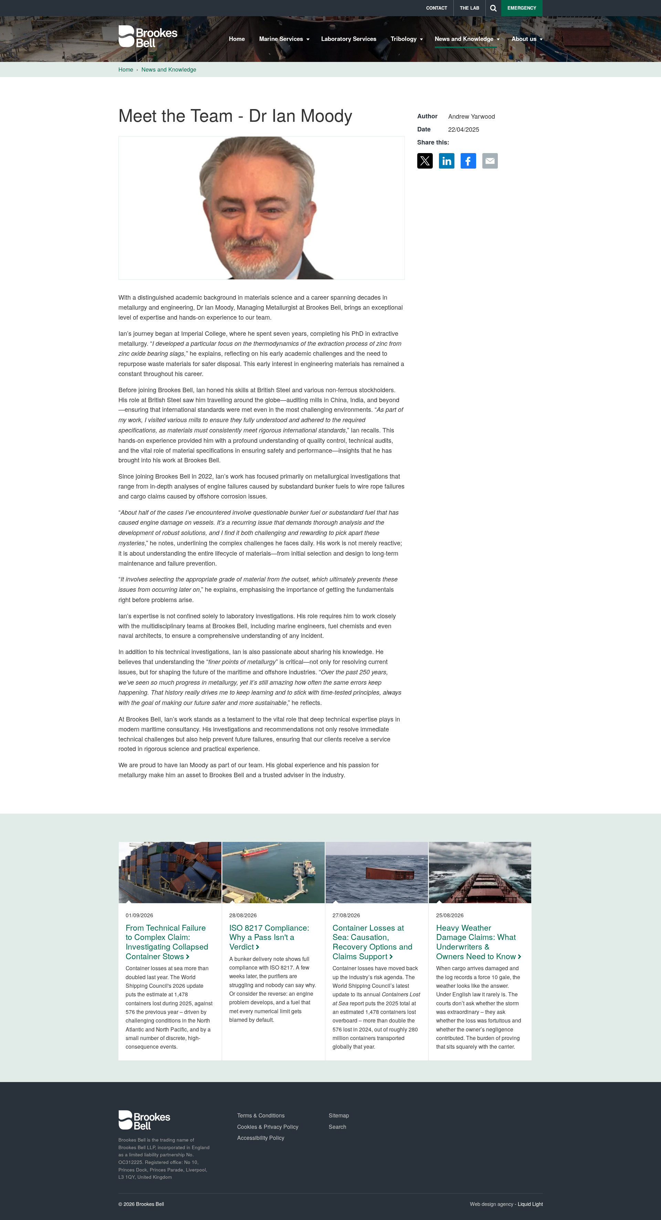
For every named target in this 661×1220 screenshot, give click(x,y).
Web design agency (492, 1203)
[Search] (493, 8)
